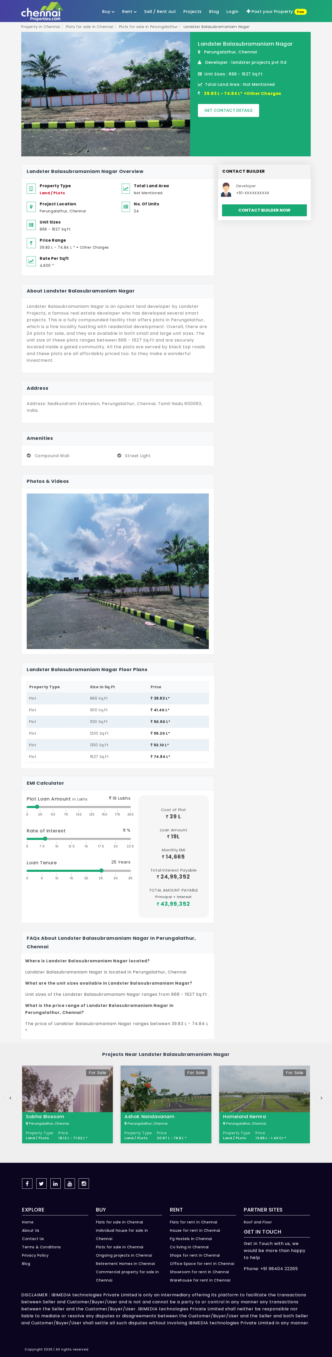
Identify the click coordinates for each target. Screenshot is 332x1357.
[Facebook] (27, 1183)
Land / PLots (52, 193)
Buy (106, 12)
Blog (26, 1263)
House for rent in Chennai (195, 1230)
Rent (128, 12)
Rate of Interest (46, 830)
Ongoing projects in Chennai (124, 1255)
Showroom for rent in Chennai (199, 1272)
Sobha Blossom (45, 1116)
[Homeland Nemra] (264, 1104)
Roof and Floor (258, 1222)
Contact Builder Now (264, 210)
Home (27, 1222)
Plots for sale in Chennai (119, 1247)
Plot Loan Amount (57, 799)
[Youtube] (70, 1183)
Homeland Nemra (244, 1116)
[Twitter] (41, 1183)
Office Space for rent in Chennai (202, 1263)
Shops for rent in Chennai (195, 1255)
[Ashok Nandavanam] (166, 1104)
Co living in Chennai (189, 1247)
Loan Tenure (42, 862)
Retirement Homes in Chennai (125, 1263)
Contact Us (33, 1238)
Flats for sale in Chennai (119, 1222)
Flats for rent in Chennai (193, 1222)
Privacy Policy (35, 1255)
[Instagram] (84, 1183)
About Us (30, 1230)
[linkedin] (55, 1183)
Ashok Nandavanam (150, 1116)
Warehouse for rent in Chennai (200, 1280)
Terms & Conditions (41, 1247)
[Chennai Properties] (43, 12)
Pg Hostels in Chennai (191, 1238)
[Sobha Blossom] (67, 1104)
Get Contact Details (228, 110)
